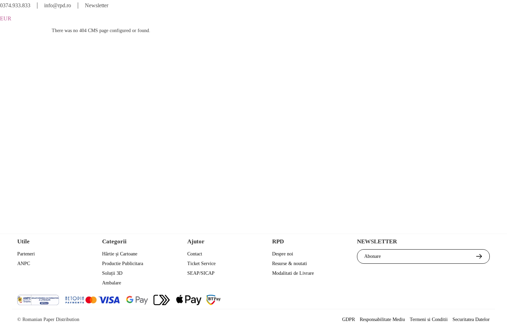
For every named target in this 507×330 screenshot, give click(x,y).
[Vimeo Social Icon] (484, 301)
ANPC (23, 263)
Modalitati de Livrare (293, 273)
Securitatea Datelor (471, 319)
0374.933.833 (15, 5)
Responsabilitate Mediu (382, 319)
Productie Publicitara (122, 263)
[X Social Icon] (446, 301)
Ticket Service (201, 263)
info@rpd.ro (57, 5)
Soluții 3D (112, 273)
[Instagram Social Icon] (465, 301)
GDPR (348, 319)
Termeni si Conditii (429, 319)
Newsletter (96, 5)
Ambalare (111, 282)
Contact (194, 253)
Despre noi (282, 253)
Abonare (372, 256)
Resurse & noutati (289, 263)
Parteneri (26, 253)
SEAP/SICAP (201, 273)
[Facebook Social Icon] (428, 301)
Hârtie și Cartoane (119, 253)
